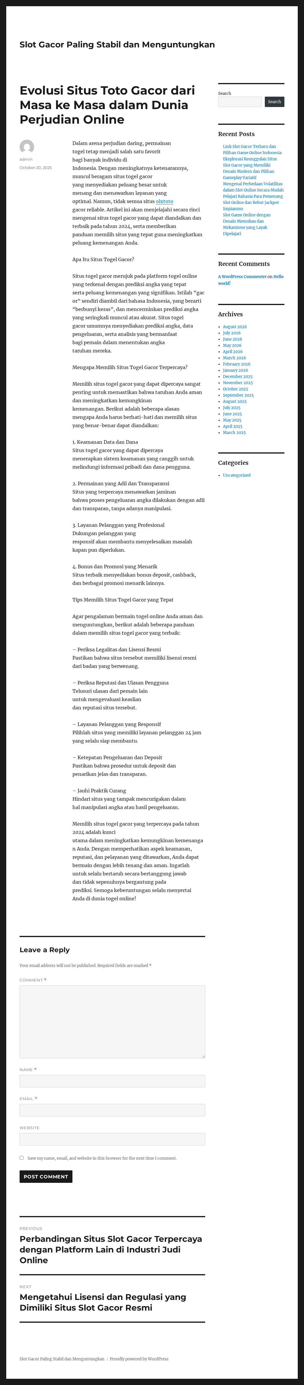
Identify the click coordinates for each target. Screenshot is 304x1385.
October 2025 (235, 389)
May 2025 (232, 420)
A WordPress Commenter (242, 276)
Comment (33, 980)
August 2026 (235, 326)
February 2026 (237, 364)
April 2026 (233, 351)
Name (28, 1069)
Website (30, 1127)
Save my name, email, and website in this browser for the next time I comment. (102, 1158)
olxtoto (164, 201)
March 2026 (234, 357)
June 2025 (232, 414)
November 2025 (238, 382)
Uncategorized (237, 475)
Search (224, 93)
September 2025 (238, 395)
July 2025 (231, 407)
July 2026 (232, 333)
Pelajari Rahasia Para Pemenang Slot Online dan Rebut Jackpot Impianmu (253, 202)
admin (26, 159)
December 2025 (238, 376)
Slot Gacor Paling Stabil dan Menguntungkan (117, 44)
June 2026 (232, 339)
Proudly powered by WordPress (139, 1359)
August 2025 (235, 401)
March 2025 (234, 432)
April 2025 (233, 426)
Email (28, 1098)
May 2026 (232, 345)
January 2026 (235, 370)
